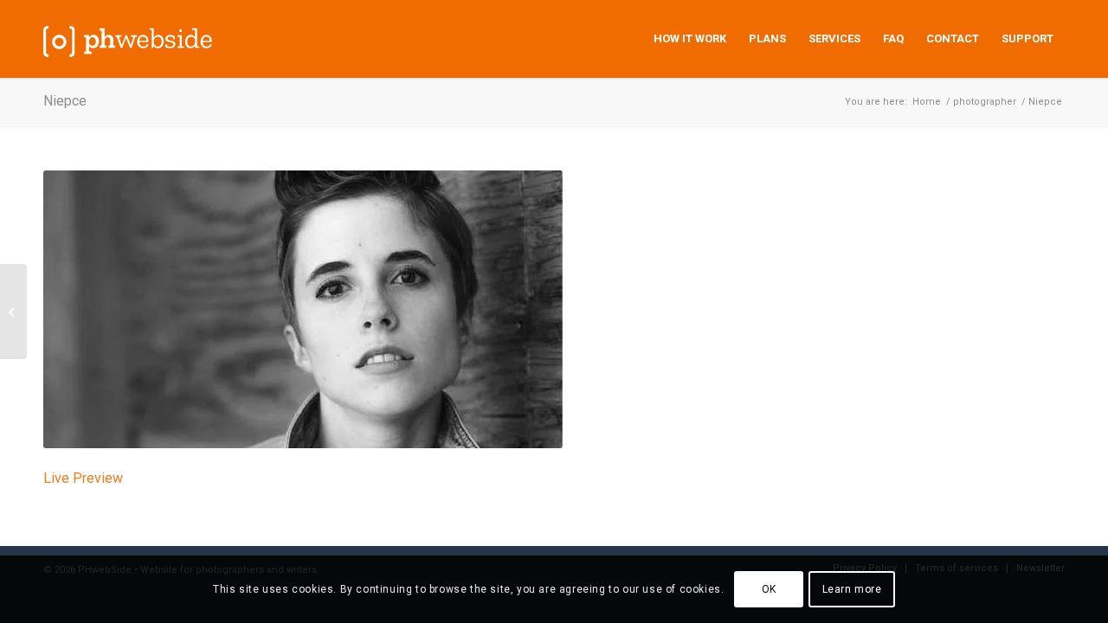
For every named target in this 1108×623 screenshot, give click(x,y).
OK (769, 589)
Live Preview (83, 478)
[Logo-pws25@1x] (128, 39)
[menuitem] (690, 39)
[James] (13, 311)
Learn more (852, 589)
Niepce (65, 101)
